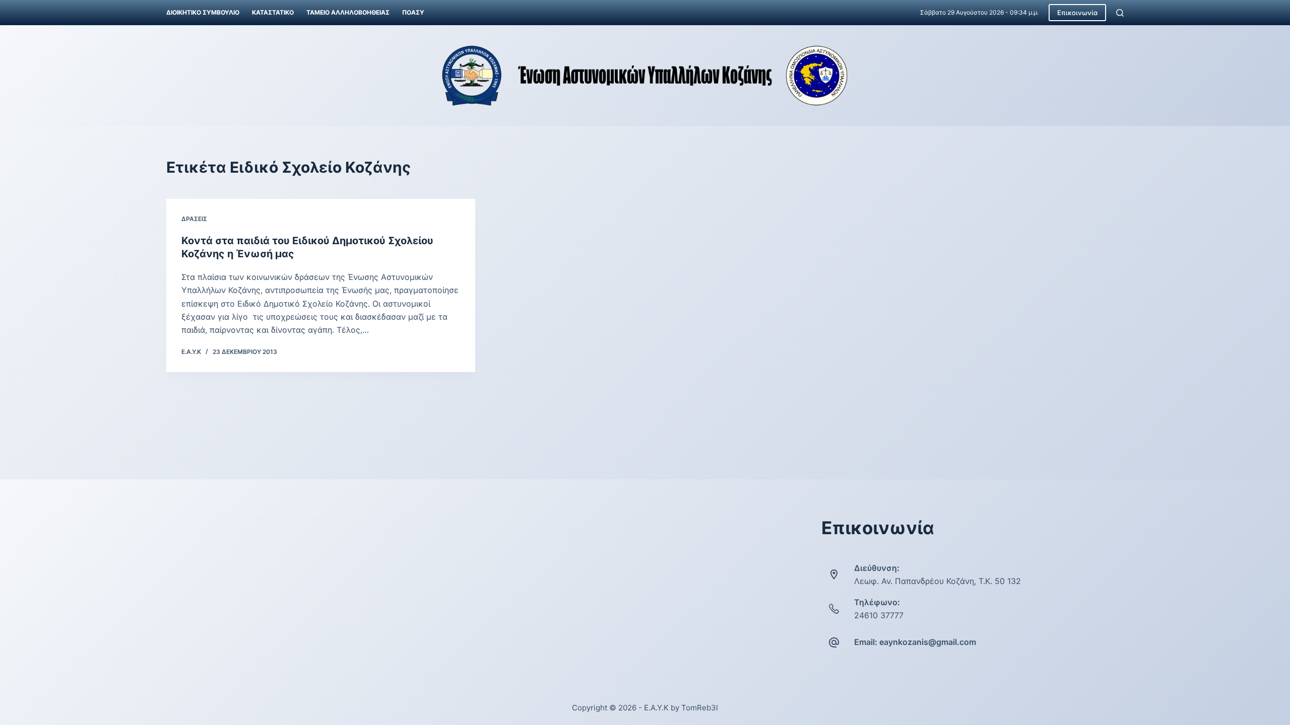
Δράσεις (194, 219)
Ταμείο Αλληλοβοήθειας (348, 12)
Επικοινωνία (1077, 13)
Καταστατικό (273, 12)
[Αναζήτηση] (1120, 13)
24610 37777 (879, 615)
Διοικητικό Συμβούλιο (202, 12)
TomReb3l (699, 707)
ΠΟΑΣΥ (413, 12)
